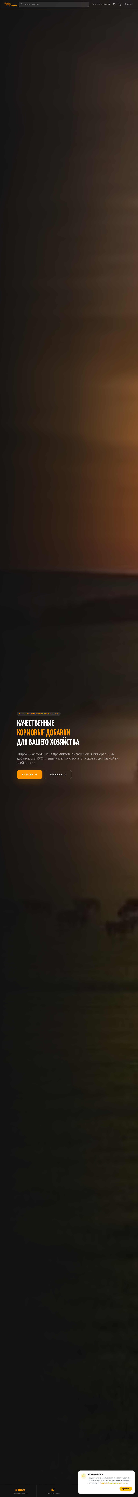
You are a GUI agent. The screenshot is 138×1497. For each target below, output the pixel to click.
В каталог (27, 774)
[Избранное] (114, 4)
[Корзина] (119, 4)
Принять (125, 1489)
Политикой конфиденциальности (113, 1483)
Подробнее (56, 774)
